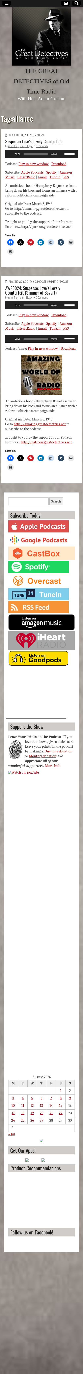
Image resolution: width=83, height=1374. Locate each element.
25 (23, 1120)
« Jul (11, 1134)
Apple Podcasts (32, 172)
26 (32, 1120)
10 (13, 1106)
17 (13, 1113)
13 (41, 1106)
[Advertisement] (36, 693)
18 (22, 1113)
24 (13, 1120)
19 (32, 1113)
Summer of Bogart (57, 282)
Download (58, 164)
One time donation (58, 751)
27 (41, 1120)
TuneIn (55, 177)
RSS (66, 177)
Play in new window (34, 164)
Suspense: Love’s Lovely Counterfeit (33, 141)
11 (22, 1106)
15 (60, 1106)
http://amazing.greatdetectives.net (40, 424)
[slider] (70, 153)
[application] (41, 154)
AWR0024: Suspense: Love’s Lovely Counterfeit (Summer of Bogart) (32, 290)
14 (51, 1106)
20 (41, 1113)
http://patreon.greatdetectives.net (46, 442)
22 (60, 1113)
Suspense (39, 135)
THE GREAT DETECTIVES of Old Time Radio (41, 81)
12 (32, 1106)
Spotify (51, 172)
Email (42, 177)
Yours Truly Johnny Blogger (20, 146)
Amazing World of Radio (22, 282)
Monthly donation (42, 756)
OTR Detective (16, 135)
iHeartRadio (26, 177)
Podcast (29, 135)
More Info (52, 766)
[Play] (10, 154)
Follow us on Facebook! (31, 1232)
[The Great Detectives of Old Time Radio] (41, 36)
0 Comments (42, 146)
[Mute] (61, 154)
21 (51, 1113)
